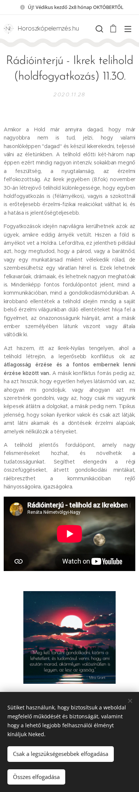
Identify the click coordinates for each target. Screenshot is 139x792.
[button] (98, 28)
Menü (127, 28)
